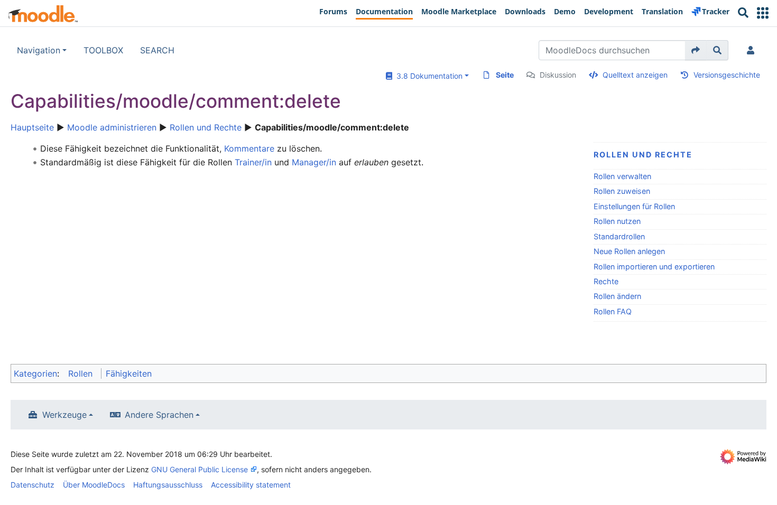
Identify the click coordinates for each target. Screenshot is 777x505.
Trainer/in (253, 162)
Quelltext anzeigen (635, 74)
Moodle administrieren (111, 127)
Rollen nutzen (617, 221)
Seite (505, 74)
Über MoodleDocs (94, 484)
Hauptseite (32, 127)
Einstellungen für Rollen (634, 206)
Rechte (606, 281)
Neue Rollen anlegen (629, 251)
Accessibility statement (251, 484)
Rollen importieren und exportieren (654, 266)
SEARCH (157, 50)
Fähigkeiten (129, 373)
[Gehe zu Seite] (696, 50)
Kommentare (249, 148)
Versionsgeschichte (726, 74)
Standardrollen (619, 236)
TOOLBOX (103, 50)
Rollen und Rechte (206, 127)
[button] (763, 13)
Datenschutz (32, 484)
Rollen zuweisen (622, 190)
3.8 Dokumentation (427, 75)
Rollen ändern (617, 296)
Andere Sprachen (159, 414)
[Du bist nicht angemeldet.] (752, 50)
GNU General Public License (199, 469)
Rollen (80, 373)
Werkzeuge (64, 414)
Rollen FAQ (613, 311)
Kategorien (35, 373)
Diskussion (558, 74)
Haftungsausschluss (167, 484)
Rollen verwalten (622, 176)
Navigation (38, 50)
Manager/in (314, 162)
